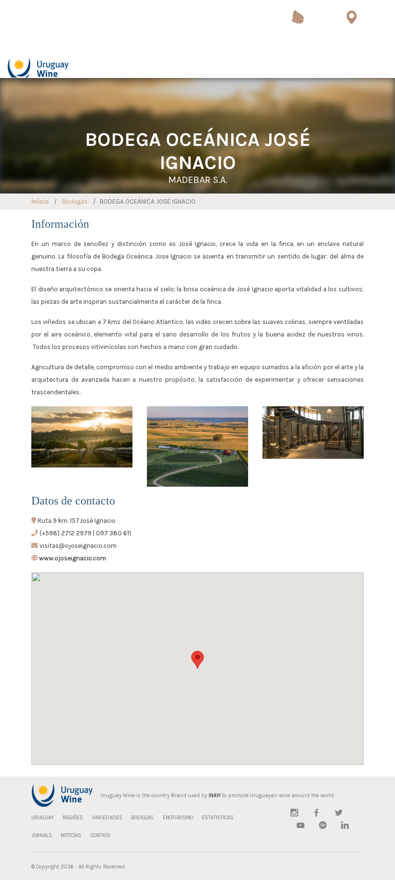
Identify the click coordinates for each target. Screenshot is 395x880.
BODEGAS (142, 818)
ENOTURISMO (178, 818)
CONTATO (100, 835)
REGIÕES (73, 818)
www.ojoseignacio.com (72, 558)
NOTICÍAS (71, 835)
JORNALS (41, 835)
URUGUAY (42, 818)
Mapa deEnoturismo (351, 42)
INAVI (215, 795)
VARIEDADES (107, 818)
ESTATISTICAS (218, 818)
